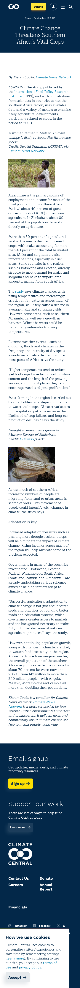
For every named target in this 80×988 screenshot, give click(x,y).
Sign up (18, 783)
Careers (15, 885)
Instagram (21, 925)
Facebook (45, 925)
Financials (17, 907)
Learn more (17, 827)
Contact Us (18, 878)
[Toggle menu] (63, 7)
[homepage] (13, 6)
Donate (38, 6)
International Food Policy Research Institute (38, 94)
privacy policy (30, 967)
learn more (15, 958)
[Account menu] (53, 6)
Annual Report (46, 887)
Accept (14, 977)
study (19, 291)
